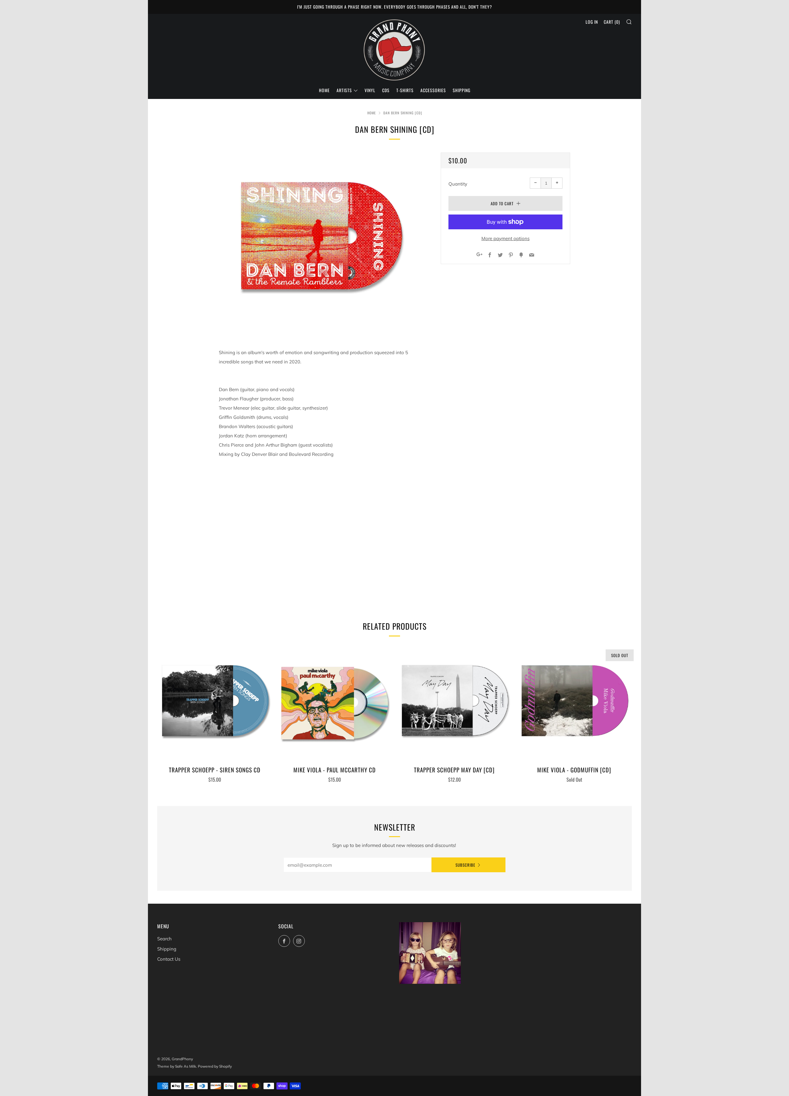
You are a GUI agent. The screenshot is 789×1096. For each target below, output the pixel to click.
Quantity (457, 184)
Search (164, 939)
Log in (592, 21)
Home (324, 90)
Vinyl (370, 90)
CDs (386, 90)
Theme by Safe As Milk (176, 1066)
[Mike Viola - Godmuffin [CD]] (574, 703)
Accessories (433, 90)
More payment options (505, 238)
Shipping (461, 90)
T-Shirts (405, 90)
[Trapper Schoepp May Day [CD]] (454, 703)
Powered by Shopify (215, 1066)
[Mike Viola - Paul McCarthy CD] (334, 703)
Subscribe (465, 865)
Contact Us (168, 959)
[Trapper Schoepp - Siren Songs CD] (214, 703)
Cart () (612, 21)
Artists (344, 90)
